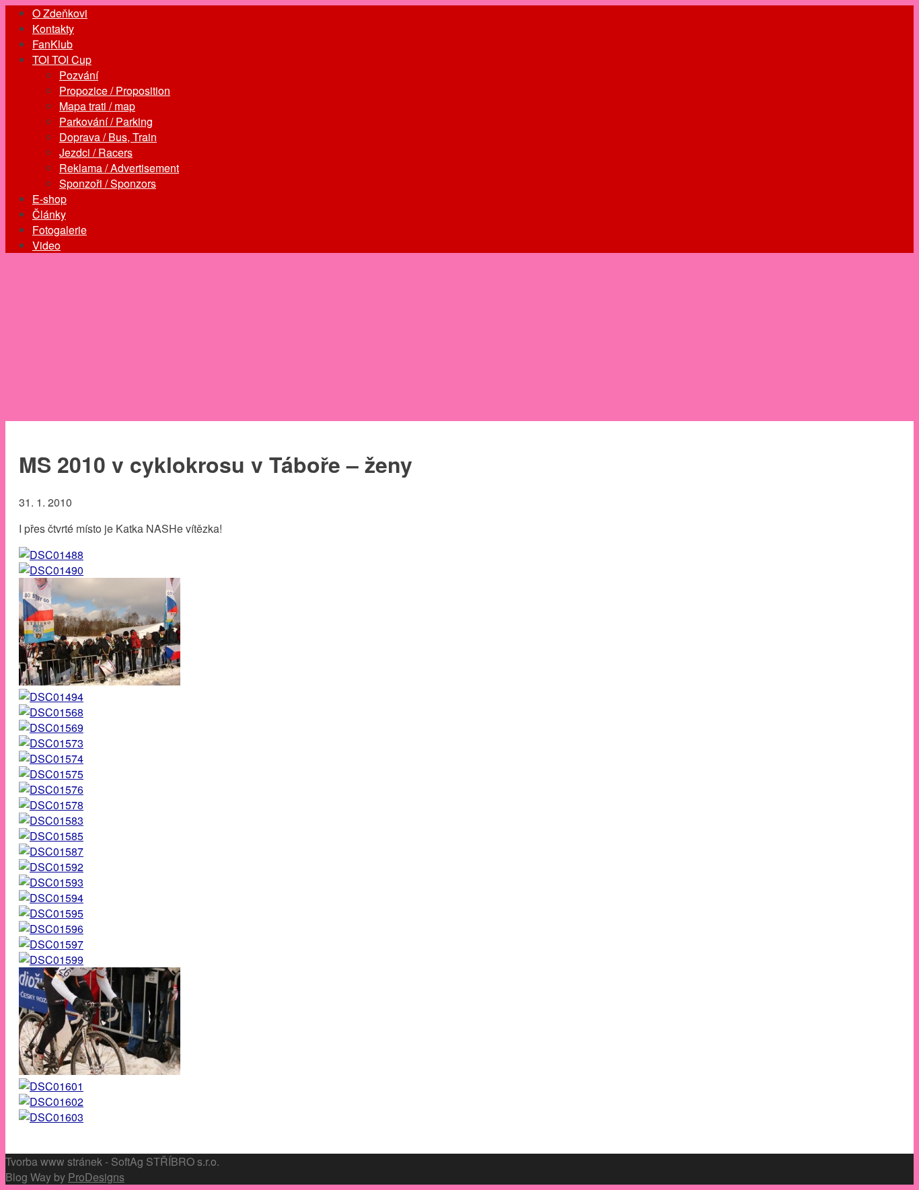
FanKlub (52, 44)
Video (46, 245)
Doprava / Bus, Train (108, 137)
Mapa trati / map (97, 106)
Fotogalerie (59, 229)
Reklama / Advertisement (119, 168)
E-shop (49, 199)
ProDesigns (96, 1177)
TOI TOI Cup (61, 59)
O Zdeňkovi (59, 13)
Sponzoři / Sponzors (107, 183)
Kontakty (53, 28)
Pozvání (78, 75)
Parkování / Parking (106, 121)
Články (49, 214)
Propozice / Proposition (114, 90)
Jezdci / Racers (96, 152)
